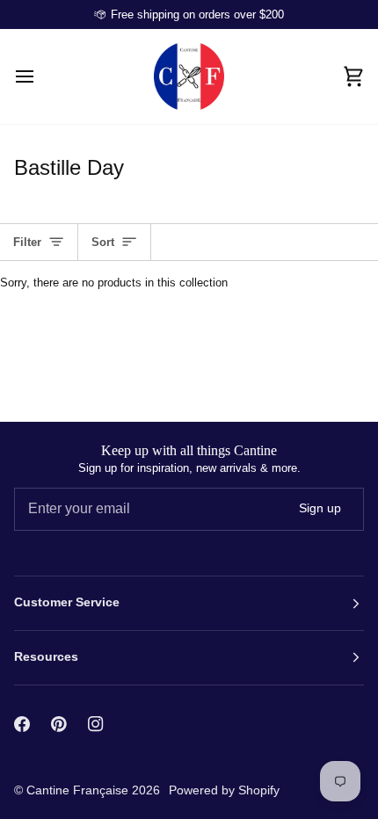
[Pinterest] (59, 724)
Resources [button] (46, 656)
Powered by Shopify (224, 790)
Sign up (320, 508)
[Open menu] (40, 76)
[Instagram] (96, 724)
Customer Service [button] (67, 602)
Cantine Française (79, 790)
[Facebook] (22, 724)
